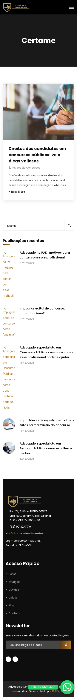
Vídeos (13, 597)
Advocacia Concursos (26, 168)
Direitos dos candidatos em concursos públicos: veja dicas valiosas (37, 155)
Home (12, 574)
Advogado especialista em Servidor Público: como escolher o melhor (46, 448)
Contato (14, 613)
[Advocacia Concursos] (16, 7)
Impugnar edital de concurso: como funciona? (42, 310)
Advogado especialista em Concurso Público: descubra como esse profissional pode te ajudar (46, 352)
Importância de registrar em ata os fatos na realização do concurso (47, 422)
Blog (11, 605)
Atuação (14, 582)
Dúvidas (14, 590)
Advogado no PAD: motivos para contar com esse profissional (45, 255)
